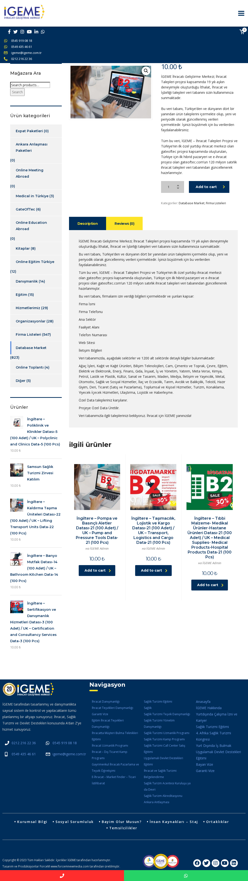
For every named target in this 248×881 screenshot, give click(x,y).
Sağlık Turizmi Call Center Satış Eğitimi (164, 748)
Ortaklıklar (217, 821)
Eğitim (21, 294)
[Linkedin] (234, 863)
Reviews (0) (124, 223)
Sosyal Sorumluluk (74, 821)
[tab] (87, 223)
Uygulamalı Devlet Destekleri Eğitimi (163, 761)
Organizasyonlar (31, 321)
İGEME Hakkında (209, 708)
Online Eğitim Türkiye (35, 262)
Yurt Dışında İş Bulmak (213, 745)
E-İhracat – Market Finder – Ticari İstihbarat (114, 780)
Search (17, 92)
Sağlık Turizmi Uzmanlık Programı (166, 733)
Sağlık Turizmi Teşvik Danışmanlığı (167, 714)
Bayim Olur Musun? (122, 821)
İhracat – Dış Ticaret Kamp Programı (109, 755)
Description (88, 223)
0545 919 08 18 (21, 40)
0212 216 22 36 (21, 59)
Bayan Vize (204, 764)
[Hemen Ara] (62, 875)
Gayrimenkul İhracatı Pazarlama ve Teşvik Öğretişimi (115, 767)
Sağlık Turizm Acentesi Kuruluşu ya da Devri (167, 786)
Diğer (20, 381)
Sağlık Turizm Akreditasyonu (163, 796)
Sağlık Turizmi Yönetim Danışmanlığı (159, 723)
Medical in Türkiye (32, 196)
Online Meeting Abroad (29, 173)
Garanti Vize (100, 714)
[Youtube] (225, 863)
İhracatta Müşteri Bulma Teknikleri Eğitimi (115, 736)
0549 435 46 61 (21, 46)
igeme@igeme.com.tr (26, 53)
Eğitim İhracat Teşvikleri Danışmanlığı (108, 723)
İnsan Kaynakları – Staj (174, 821)
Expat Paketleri (29, 131)
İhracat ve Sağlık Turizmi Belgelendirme (160, 774)
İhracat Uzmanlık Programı (110, 745)
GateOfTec (25, 209)
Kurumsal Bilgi (32, 821)
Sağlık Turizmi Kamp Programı (164, 739)
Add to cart (206, 187)
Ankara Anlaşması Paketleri (31, 147)
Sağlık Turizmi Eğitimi (158, 701)
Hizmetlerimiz (28, 308)
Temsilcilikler (123, 828)
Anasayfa (203, 701)
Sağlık (148, 708)
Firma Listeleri (216, 203)
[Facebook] (197, 863)
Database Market (191, 203)
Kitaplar (23, 248)
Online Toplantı (30, 367)
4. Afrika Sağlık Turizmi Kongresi (213, 736)
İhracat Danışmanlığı (106, 701)
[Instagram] (215, 863)
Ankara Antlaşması (156, 802)
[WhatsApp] (186, 875)
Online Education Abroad (31, 225)
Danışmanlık (27, 281)
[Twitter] (206, 863)
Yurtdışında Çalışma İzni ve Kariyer (216, 717)
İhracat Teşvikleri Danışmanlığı (112, 708)
